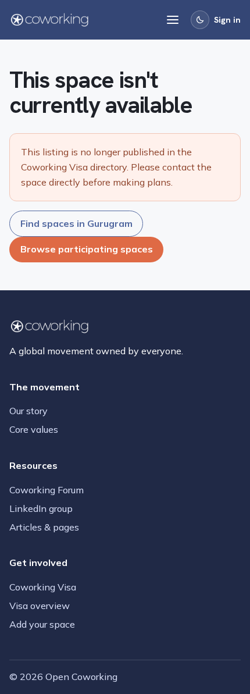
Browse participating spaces (86, 249)
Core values (33, 429)
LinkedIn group (41, 508)
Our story (28, 411)
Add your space (42, 624)
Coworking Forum (46, 490)
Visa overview (39, 605)
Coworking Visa (42, 587)
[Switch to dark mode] (200, 19)
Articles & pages (44, 527)
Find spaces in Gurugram (76, 223)
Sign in (227, 20)
